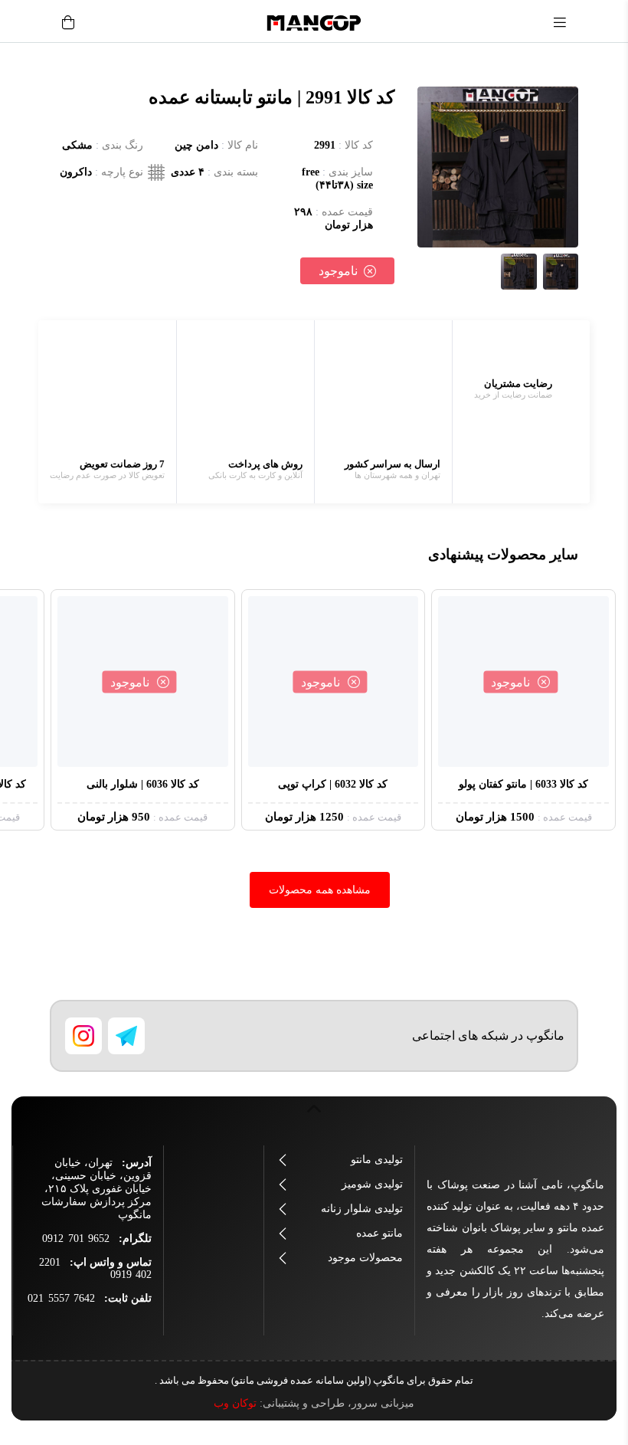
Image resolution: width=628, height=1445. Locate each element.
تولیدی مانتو (377, 1159)
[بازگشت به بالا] (314, 1117)
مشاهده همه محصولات (320, 890)
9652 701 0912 (76, 1238)
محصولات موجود (365, 1257)
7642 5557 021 (61, 1298)
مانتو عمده (379, 1233)
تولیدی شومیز (372, 1184)
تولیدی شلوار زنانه (362, 1208)
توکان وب (235, 1403)
